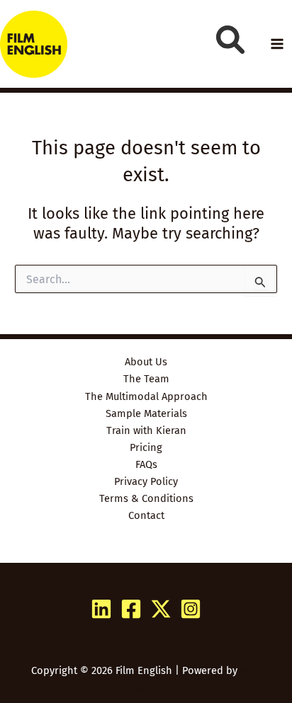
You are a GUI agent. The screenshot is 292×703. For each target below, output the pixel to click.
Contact (146, 515)
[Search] (230, 39)
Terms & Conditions (146, 498)
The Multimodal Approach (146, 396)
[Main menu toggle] (277, 44)
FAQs (146, 464)
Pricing (146, 447)
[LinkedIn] (101, 608)
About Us (146, 361)
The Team (146, 378)
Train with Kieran (146, 430)
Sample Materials (146, 413)
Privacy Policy (146, 481)
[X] (161, 608)
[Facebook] (131, 608)
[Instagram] (190, 608)
